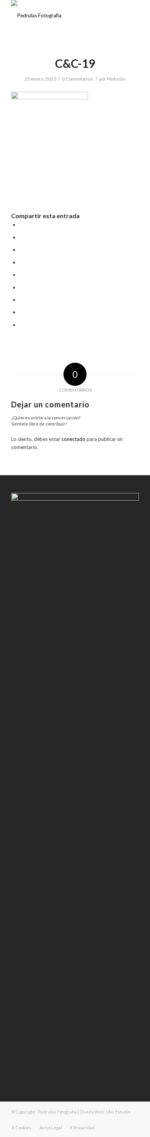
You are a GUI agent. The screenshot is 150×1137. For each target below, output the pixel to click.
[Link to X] (133, 1119)
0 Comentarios (77, 79)
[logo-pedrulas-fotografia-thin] (62, 15)
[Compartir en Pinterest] (22, 262)
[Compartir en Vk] (22, 299)
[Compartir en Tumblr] (22, 287)
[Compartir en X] (22, 237)
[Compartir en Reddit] (22, 312)
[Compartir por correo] (22, 324)
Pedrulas (116, 79)
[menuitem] (21, 1128)
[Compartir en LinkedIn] (22, 274)
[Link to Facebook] (110, 1119)
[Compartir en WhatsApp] (22, 249)
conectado (73, 439)
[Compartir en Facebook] (22, 224)
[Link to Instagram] (121, 1119)
